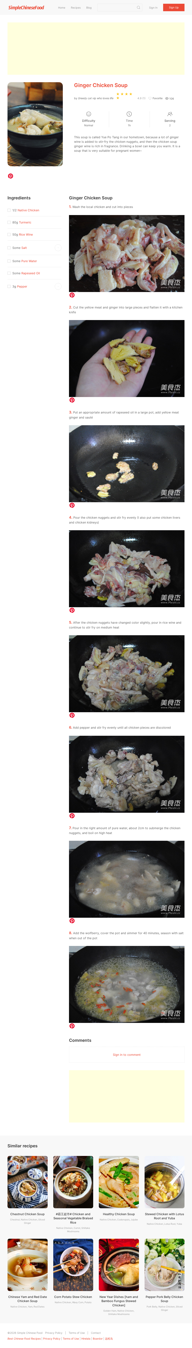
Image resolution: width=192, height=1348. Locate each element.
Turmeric (25, 222)
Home (61, 7)
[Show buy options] (58, 247)
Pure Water (29, 261)
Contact (96, 1332)
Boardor (98, 1338)
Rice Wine (26, 234)
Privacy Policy (53, 1332)
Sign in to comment (127, 1055)
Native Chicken (28, 210)
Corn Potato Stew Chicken (73, 1297)
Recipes (76, 7)
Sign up (174, 7)
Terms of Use (77, 1332)
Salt (24, 248)
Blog (89, 7)
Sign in (153, 7)
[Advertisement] (96, 48)
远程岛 (109, 1338)
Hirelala (85, 1338)
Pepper (22, 286)
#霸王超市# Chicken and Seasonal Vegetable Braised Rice (73, 1218)
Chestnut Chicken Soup (27, 1214)
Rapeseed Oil (30, 273)
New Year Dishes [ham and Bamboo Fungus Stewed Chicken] (119, 1301)
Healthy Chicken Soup (119, 1214)
